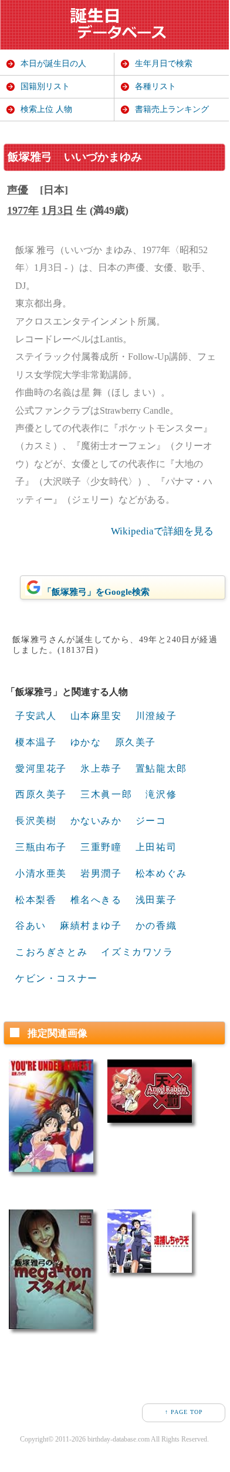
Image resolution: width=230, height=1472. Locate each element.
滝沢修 (161, 794)
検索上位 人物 (46, 109)
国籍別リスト (45, 86)
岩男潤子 (100, 873)
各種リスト (155, 86)
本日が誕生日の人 (53, 63)
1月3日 (57, 210)
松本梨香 (35, 900)
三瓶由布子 (41, 847)
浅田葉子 (156, 900)
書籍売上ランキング (172, 109)
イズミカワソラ (137, 952)
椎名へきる (96, 900)
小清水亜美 (41, 873)
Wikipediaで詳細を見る (162, 531)
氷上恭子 (100, 769)
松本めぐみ (161, 873)
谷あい (30, 926)
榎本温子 (35, 742)
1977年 (23, 210)
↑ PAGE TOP (184, 1412)
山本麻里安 (96, 716)
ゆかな (86, 742)
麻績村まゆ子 (91, 926)
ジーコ (151, 821)
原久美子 (135, 742)
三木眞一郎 (106, 794)
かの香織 (156, 926)
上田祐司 (156, 847)
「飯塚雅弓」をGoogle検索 (96, 592)
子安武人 (35, 716)
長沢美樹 (35, 821)
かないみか (96, 821)
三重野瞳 (100, 847)
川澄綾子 (156, 716)
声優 (17, 190)
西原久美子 (41, 794)
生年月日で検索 (163, 63)
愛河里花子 (41, 769)
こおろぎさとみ (51, 952)
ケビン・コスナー (56, 978)
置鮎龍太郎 (161, 769)
